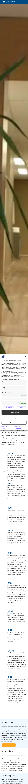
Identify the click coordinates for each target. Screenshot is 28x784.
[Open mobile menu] (25, 2)
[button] (26, 356)
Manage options (14, 423)
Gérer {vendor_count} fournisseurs (9, 407)
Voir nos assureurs (8, 745)
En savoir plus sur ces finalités (21, 407)
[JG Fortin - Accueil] (8, 2)
